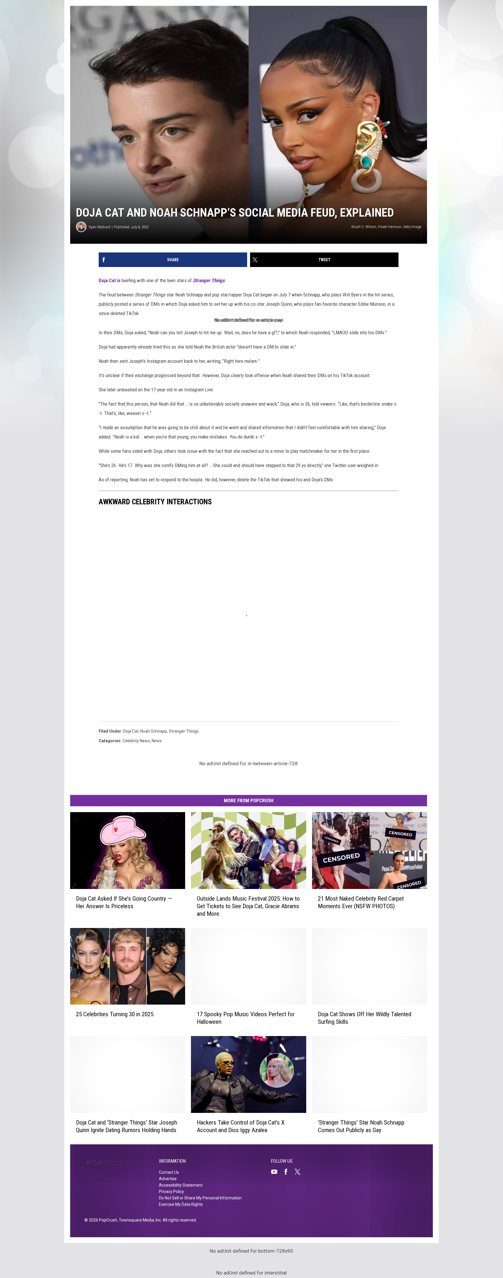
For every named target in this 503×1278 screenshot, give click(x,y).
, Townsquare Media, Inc (139, 1220)
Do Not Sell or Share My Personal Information (200, 1198)
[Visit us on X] (300, 1171)
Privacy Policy (171, 1191)
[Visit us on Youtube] (276, 1171)
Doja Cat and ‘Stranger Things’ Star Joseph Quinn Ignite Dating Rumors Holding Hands (126, 1126)
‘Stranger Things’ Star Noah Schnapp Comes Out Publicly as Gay (361, 1126)
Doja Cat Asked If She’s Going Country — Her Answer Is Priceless (124, 902)
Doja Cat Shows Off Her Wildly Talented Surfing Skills (364, 1018)
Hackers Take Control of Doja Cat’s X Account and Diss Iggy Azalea (241, 1126)
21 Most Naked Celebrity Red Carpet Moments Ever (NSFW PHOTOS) (361, 902)
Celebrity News (136, 740)
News (157, 740)
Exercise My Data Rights (181, 1204)
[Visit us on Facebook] (288, 1171)
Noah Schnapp (153, 731)
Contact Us (169, 1172)
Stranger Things (209, 280)
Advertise (168, 1178)
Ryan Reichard (99, 227)
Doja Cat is (110, 280)
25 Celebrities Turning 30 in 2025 (114, 1014)
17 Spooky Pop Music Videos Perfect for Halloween (246, 1018)
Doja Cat (131, 731)
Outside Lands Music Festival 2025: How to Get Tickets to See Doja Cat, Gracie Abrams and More (248, 906)
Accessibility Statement (181, 1185)
